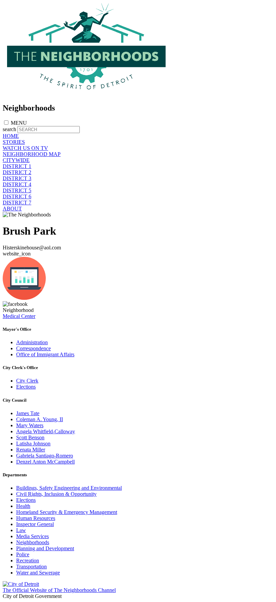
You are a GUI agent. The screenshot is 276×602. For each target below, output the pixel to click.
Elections (26, 387)
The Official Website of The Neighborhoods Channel (59, 590)
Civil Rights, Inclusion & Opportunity (56, 494)
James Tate (27, 413)
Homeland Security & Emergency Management (66, 512)
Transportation (31, 566)
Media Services (32, 536)
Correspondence (33, 348)
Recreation (27, 560)
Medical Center (19, 316)
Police (22, 554)
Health (23, 506)
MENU (19, 123)
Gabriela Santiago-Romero (44, 455)
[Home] (87, 93)
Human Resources (35, 518)
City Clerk (27, 381)
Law (21, 530)
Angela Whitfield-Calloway (45, 431)
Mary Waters (29, 425)
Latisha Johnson (33, 443)
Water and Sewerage (38, 572)
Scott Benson (30, 437)
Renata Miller (30, 449)
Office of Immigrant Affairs (45, 354)
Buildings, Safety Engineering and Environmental (69, 488)
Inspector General (35, 524)
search (9, 129)
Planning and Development (45, 548)
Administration (32, 342)
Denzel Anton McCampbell (45, 462)
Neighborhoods (32, 542)
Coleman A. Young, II (39, 419)
